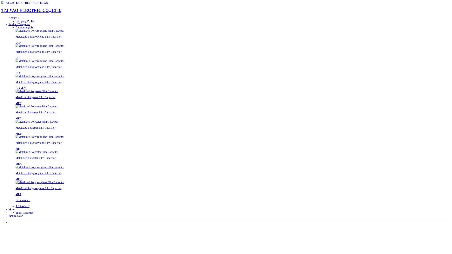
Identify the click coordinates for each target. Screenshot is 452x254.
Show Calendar (24, 212)
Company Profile (25, 21)
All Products (22, 206)
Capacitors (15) (24, 27)
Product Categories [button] (19, 24)
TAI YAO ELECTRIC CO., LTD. (31, 10)
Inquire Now (15, 215)
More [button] (11, 209)
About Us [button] (13, 17)
